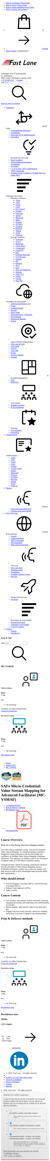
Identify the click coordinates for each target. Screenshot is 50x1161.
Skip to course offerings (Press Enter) (20, 7)
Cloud (13, 306)
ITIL (12, 380)
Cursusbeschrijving (13, 805)
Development (16, 317)
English (45, 49)
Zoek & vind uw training (10, 103)
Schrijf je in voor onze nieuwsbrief (19, 1077)
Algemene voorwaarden (20, 625)
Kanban (14, 357)
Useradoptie (15, 133)
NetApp (19, 222)
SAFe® (14, 348)
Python (13, 321)
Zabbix (18, 276)
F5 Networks (21, 257)
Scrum (13, 353)
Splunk (18, 231)
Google (18, 279)
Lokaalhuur (15, 572)
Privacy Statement (13, 1082)
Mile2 (18, 220)
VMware (19, 235)
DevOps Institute (17, 355)
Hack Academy (17, 160)
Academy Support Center (20, 574)
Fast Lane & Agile (18, 344)
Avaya (18, 242)
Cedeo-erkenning (17, 538)
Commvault (20, 248)
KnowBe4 (15, 137)
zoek (3, 82)
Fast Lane (19, 213)
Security (14, 310)
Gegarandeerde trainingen (20, 130)
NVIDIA (19, 224)
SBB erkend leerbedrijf (19, 545)
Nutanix (19, 272)
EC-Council (20, 209)
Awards (14, 536)
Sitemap (9, 1086)
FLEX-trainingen (17, 407)
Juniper (18, 216)
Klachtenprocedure (18, 622)
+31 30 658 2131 (7, 80)
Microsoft (19, 218)
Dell (17, 253)
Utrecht (13, 631)
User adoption (16, 430)
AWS (18, 202)
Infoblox (19, 263)
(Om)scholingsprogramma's (21, 162)
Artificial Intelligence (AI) (21, 304)
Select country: (11, 51)
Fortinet (18, 211)
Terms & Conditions (13, 1080)
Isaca (17, 268)
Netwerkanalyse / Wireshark (21, 315)
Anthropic (19, 239)
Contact (20, 80)
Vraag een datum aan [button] (9, 711)
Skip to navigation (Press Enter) (18, 3)
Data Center (15, 312)
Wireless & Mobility (18, 319)
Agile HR (14, 351)
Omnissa (19, 226)
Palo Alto (19, 281)
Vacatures (14, 599)
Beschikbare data (12, 810)
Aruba (18, 205)
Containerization (17, 308)
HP (17, 261)
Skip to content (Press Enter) (17, 9)
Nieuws (9, 488)
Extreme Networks (23, 255)
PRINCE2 (15, 382)
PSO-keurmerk (16, 543)
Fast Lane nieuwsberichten (21, 509)
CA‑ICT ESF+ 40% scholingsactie (24, 169)
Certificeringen (11, 435)
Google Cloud (16, 468)
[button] (23, 51)
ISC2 (18, 266)
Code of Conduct (17, 627)
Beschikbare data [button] (7, 755)
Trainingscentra (16, 570)
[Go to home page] (19, 71)
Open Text (20, 274)
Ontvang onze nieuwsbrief (21, 511)
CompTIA (20, 250)
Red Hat (19, 229)
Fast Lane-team (16, 568)
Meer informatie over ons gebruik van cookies (21, 1151)
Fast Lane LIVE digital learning (23, 135)
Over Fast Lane (12, 513)
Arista (18, 200)
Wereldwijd (15, 633)
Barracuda (19, 244)
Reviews (14, 576)
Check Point (20, 246)
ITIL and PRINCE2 (23, 270)
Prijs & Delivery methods (15, 808)
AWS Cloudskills (17, 171)
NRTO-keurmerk (17, 540)
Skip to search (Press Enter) (16, 5)
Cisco (18, 207)
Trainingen (10, 108)
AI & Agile (15, 346)
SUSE (18, 233)
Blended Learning (18, 405)
